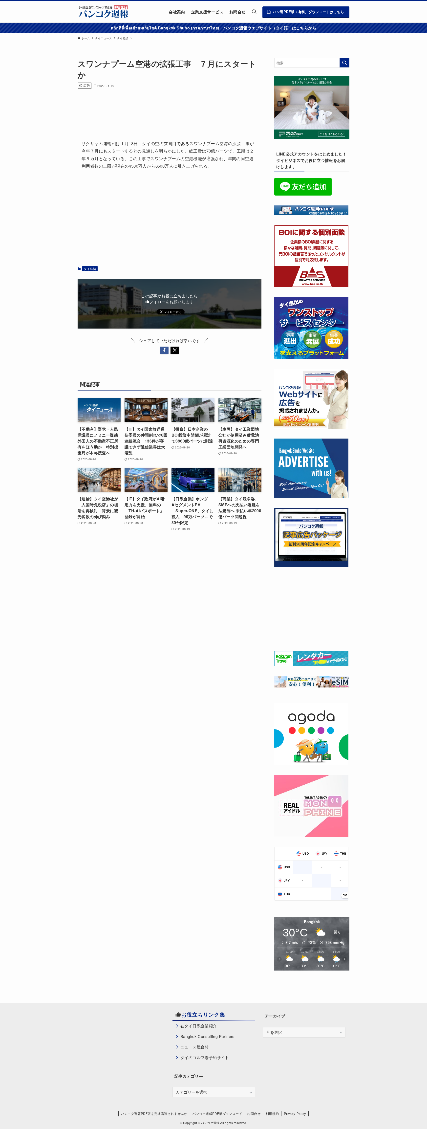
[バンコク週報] (103, 12)
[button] (164, 350)
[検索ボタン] (254, 11)
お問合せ (253, 1113)
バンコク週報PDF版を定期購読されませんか (154, 1113)
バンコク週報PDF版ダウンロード (217, 1113)
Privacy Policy (295, 1113)
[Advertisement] (167, 108)
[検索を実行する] (344, 62)
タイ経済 (90, 268)
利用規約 (272, 1113)
